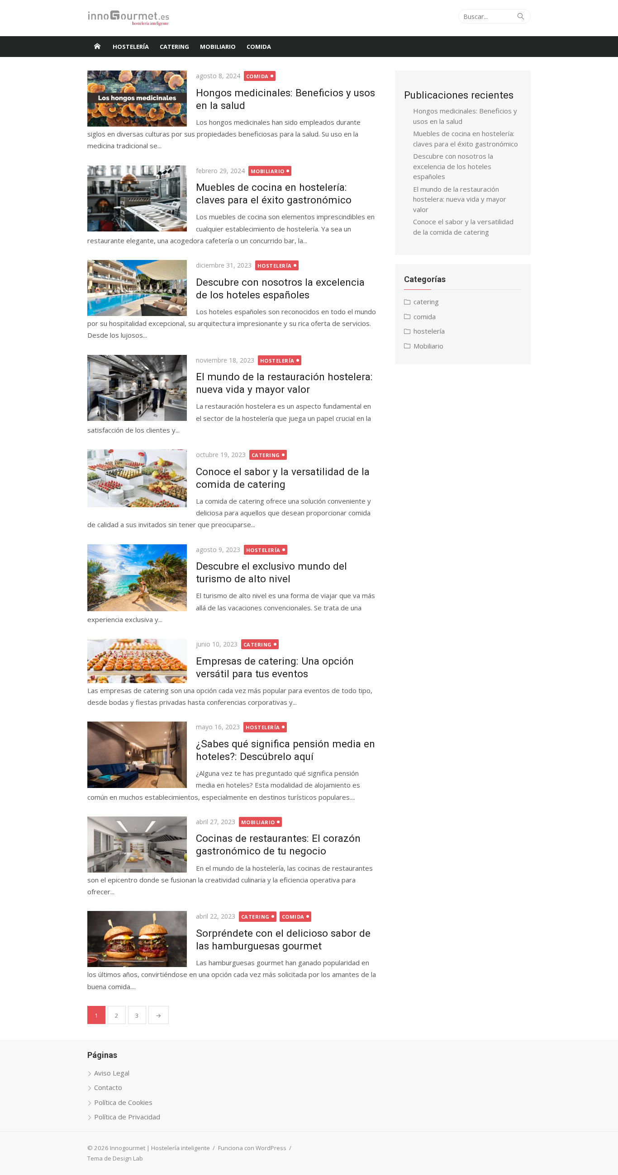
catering (174, 46)
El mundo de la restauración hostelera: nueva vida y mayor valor (459, 199)
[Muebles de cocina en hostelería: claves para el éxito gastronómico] (137, 198)
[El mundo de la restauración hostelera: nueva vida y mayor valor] (137, 388)
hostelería (131, 46)
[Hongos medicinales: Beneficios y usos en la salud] (137, 99)
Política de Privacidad (127, 1116)
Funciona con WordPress (252, 1148)
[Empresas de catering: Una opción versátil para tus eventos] (137, 661)
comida (259, 46)
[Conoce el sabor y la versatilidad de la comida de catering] (137, 478)
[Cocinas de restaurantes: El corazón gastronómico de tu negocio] (137, 844)
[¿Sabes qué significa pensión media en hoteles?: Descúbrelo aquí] (137, 755)
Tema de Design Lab (115, 1158)
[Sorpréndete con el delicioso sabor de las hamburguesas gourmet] (137, 939)
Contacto (108, 1087)
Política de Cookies (123, 1102)
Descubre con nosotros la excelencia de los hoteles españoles (453, 166)
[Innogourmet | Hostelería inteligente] (97, 46)
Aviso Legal (111, 1072)
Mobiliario (218, 46)
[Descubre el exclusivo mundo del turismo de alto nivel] (137, 578)
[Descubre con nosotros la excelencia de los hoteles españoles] (137, 288)
